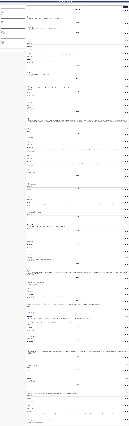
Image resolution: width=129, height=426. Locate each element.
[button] (62, 16)
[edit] (127, 10)
